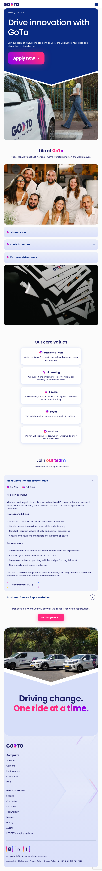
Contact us (12, 776)
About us (11, 760)
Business (10, 817)
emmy (9, 822)
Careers (10, 765)
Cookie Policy (50, 861)
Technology (12, 811)
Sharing (10, 795)
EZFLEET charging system (19, 833)
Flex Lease (11, 806)
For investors (13, 771)
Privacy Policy (36, 861)
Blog (8, 781)
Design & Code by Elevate (70, 861)
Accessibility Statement (17, 861)
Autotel (10, 827)
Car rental (11, 801)
